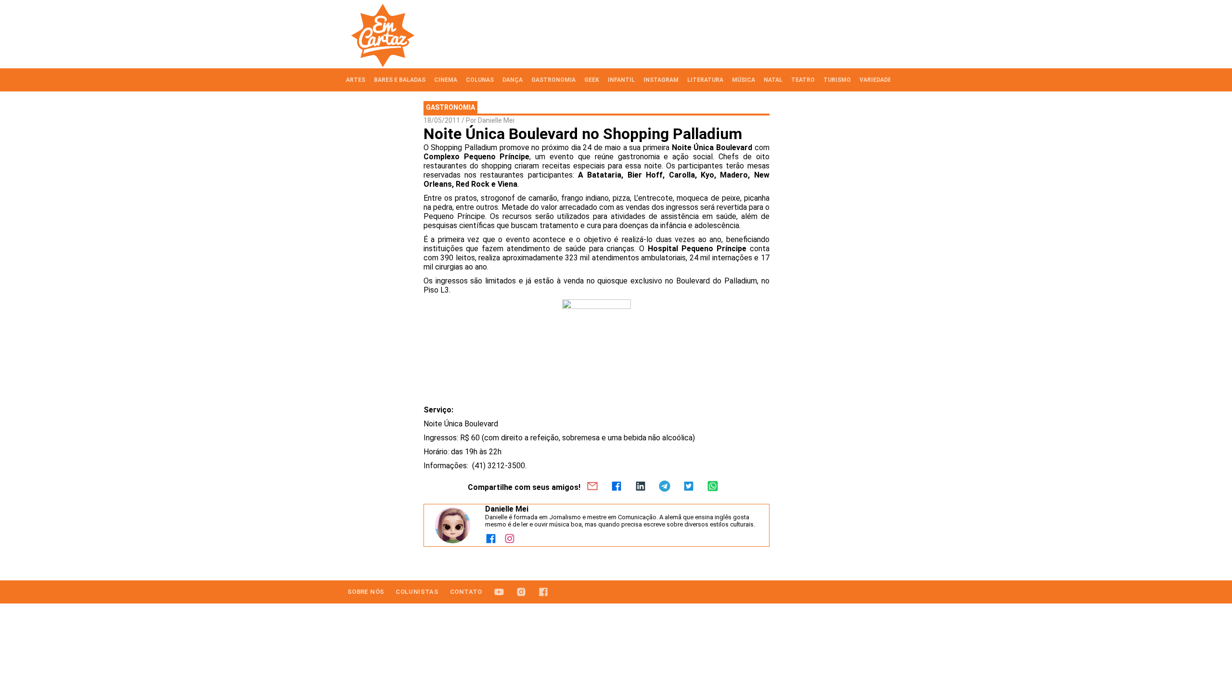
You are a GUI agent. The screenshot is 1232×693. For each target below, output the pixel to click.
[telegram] (665, 487)
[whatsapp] (713, 487)
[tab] (356, 79)
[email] (592, 487)
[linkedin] (641, 487)
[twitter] (689, 487)
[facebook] (616, 487)
